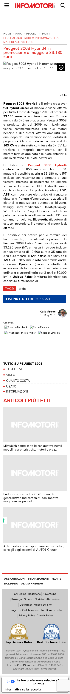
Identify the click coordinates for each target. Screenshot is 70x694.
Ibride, (22, 288)
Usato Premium (32, 583)
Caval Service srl (26, 665)
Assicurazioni (14, 579)
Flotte (56, 579)
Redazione (34, 594)
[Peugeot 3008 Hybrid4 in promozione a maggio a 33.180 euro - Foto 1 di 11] (35, 79)
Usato (11, 386)
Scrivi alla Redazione (47, 599)
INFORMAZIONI (17, 391)
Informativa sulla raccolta (23, 689)
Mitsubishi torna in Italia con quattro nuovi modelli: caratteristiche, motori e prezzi (32, 447)
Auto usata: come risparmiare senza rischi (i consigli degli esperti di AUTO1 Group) (33, 548)
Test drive (14, 369)
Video (10, 374)
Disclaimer (26, 605)
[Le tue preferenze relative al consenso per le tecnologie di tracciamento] (3, 520)
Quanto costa (18, 380)
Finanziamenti (38, 579)
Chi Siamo (20, 594)
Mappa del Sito (43, 605)
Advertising (49, 594)
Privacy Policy (27, 615)
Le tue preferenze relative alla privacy (39, 681)
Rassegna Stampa (22, 599)
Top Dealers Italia (51, 610)
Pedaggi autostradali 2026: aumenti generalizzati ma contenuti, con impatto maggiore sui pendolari (30, 498)
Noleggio (11, 583)
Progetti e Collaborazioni (24, 610)
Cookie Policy (45, 615)
